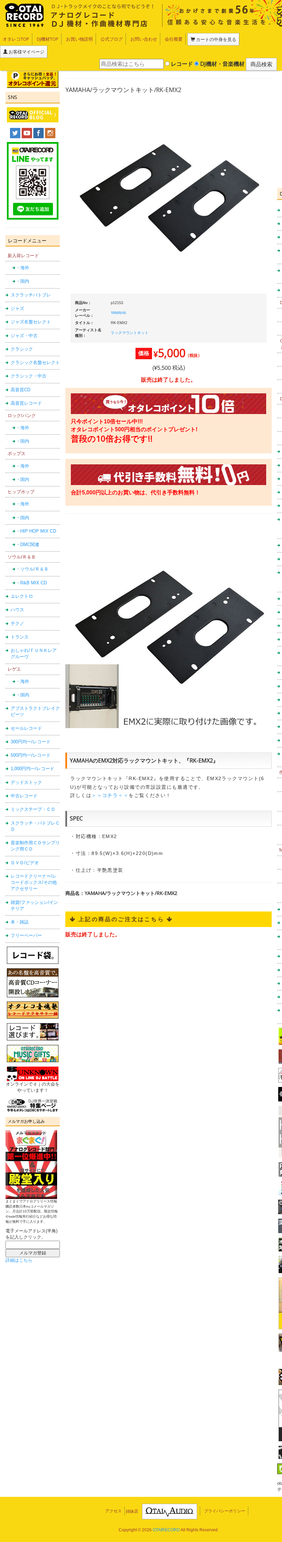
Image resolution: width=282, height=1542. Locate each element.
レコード (181, 64)
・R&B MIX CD (31, 582)
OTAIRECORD (166, 1530)
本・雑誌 (20, 922)
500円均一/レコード (31, 755)
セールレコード (26, 728)
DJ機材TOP (47, 39)
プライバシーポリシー (224, 1511)
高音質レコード (26, 403)
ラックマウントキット (130, 333)
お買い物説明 (79, 39)
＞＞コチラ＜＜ (110, 795)
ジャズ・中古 (24, 335)
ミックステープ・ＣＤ (33, 809)
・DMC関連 (27, 544)
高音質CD (20, 389)
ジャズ (17, 308)
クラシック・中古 (28, 376)
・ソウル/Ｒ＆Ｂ (32, 569)
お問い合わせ (143, 39)
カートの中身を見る (215, 39)
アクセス (113, 1511)
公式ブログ (111, 39)
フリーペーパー (26, 935)
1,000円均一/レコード (32, 768)
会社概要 (174, 39)
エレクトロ (22, 596)
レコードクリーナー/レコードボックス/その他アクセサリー (34, 882)
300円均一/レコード (31, 741)
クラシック (22, 349)
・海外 (22, 267)
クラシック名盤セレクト (35, 362)
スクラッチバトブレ (31, 295)
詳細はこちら (19, 1260)
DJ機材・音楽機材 (222, 64)
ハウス (17, 609)
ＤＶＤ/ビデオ (25, 862)
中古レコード (24, 795)
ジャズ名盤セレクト (31, 321)
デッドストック (26, 782)
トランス (20, 636)
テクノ (17, 623)
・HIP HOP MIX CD (36, 531)
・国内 (22, 281)
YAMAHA (118, 313)
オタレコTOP (16, 39)
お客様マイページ (26, 52)
